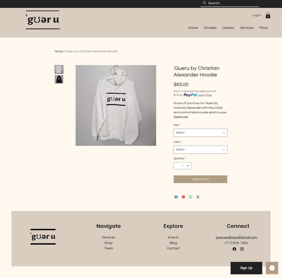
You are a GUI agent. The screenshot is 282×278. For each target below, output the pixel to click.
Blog (173, 243)
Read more (181, 116)
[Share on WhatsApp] (190, 197)
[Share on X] (198, 197)
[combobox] (200, 133)
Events (173, 237)
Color (178, 142)
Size (177, 125)
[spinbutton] (182, 165)
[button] (268, 15)
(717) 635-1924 (236, 243)
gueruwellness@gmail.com (236, 237)
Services (108, 237)
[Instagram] (242, 249)
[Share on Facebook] (176, 197)
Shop (109, 243)
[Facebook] (234, 249)
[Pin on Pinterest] (183, 197)
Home (59, 51)
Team (108, 248)
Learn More (205, 95)
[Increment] (188, 165)
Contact (173, 248)
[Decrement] (176, 165)
